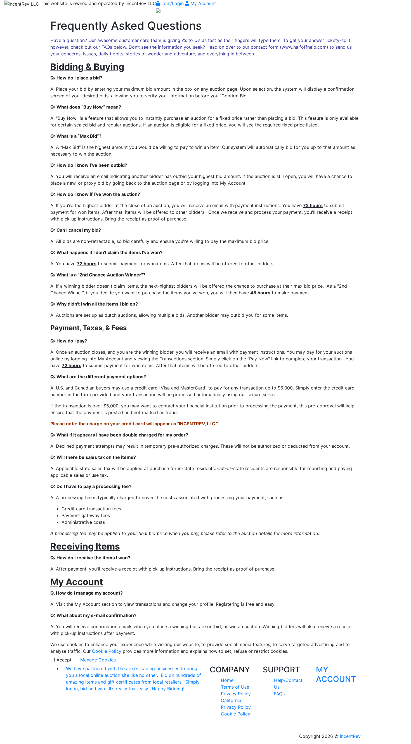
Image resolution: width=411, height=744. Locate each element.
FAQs (279, 693)
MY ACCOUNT (336, 674)
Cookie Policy (107, 651)
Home (227, 680)
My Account (202, 3)
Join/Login (172, 3)
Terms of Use (235, 687)
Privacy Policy (236, 693)
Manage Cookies (98, 660)
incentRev (350, 736)
